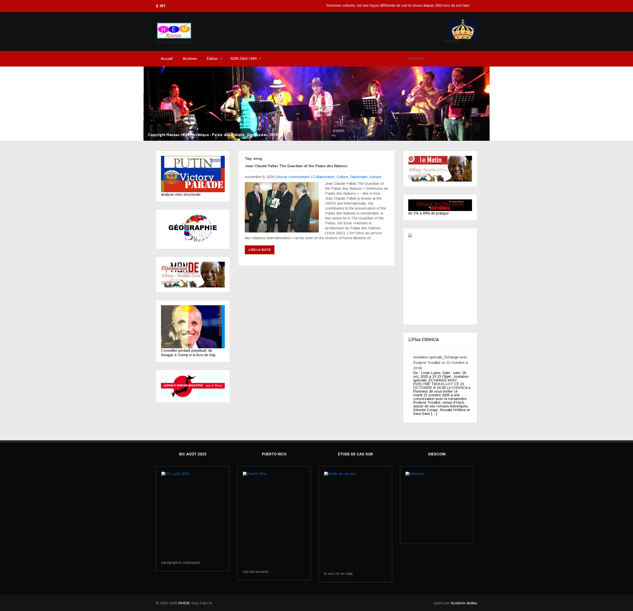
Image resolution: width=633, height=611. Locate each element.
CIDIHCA (430, 339)
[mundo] (193, 274)
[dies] (193, 386)
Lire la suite (260, 250)
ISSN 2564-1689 (243, 58)
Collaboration (324, 177)
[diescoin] (437, 493)
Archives (190, 58)
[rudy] (193, 326)
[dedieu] (440, 205)
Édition (212, 58)
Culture (342, 177)
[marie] (355, 522)
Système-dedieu (464, 603)
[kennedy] (193, 174)
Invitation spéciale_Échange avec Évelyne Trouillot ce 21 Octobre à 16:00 (440, 362)
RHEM (183, 603)
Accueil (167, 58)
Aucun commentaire (293, 177)
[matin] (440, 169)
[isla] (274, 521)
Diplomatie (358, 177)
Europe (375, 177)
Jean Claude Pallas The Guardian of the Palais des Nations (296, 166)
